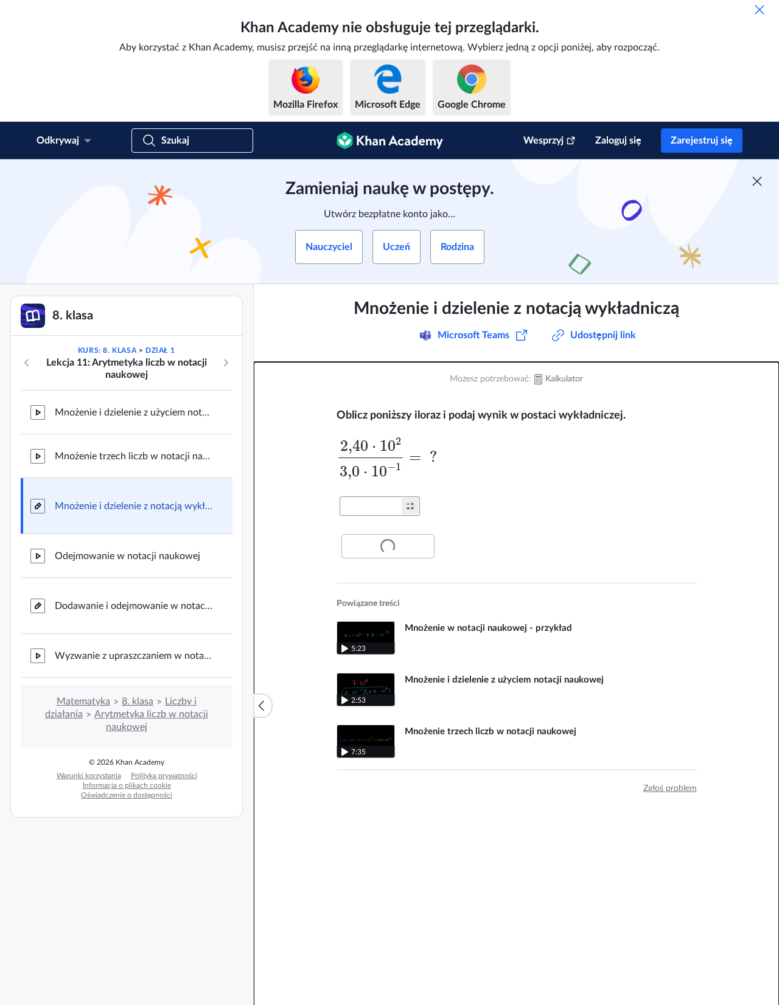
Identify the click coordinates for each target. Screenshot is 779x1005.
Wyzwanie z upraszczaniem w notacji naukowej (134, 656)
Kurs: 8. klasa (107, 350)
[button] (410, 506)
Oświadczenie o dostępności (126, 795)
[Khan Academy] (390, 140)
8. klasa (137, 701)
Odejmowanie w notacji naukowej (127, 556)
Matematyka (83, 701)
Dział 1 (160, 350)
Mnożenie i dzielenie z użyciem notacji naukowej (134, 412)
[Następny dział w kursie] (225, 362)
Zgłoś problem (670, 788)
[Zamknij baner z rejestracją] (757, 181)
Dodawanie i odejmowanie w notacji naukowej (134, 606)
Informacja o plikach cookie (127, 785)
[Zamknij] (759, 9)
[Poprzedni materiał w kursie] (26, 362)
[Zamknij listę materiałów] (263, 706)
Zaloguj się (618, 140)
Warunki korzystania (89, 775)
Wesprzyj (543, 140)
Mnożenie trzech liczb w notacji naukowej (134, 456)
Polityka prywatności (164, 775)
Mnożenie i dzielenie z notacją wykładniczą (134, 506)
